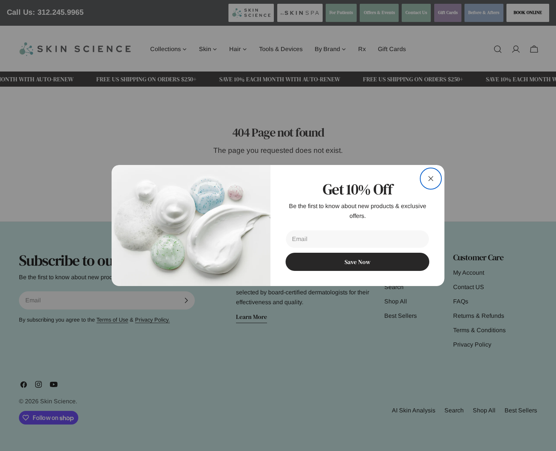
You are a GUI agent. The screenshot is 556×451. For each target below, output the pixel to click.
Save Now (357, 262)
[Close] (431, 179)
